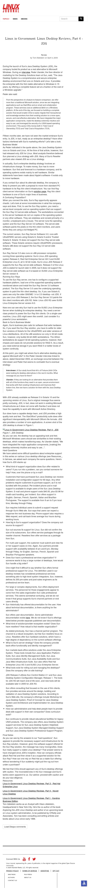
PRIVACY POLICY (12, 871)
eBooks (24, 19)
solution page (40, 191)
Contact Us (12, 880)
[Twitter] (34, 859)
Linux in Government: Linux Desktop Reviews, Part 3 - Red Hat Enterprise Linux (31, 785)
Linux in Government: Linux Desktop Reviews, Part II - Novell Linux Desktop (30, 792)
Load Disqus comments (15, 826)
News (15, 19)
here (28, 617)
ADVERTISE (45, 871)
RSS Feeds (28, 874)
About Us (27, 877)
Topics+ (6, 19)
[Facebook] (29, 859)
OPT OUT (56, 871)
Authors (11, 877)
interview (26, 72)
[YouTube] (24, 859)
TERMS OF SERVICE (29, 871)
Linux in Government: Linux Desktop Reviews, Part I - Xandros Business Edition (31, 800)
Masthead (11, 874)
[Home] (11, 7)
